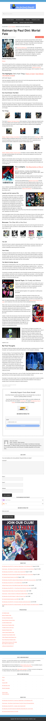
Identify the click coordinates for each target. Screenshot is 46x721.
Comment (4, 460)
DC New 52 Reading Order (7, 617)
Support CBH (4, 682)
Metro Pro (18, 718)
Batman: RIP (38, 137)
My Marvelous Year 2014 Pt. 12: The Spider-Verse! (12, 582)
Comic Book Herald (23, 6)
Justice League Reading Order (8, 632)
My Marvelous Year (6, 685)
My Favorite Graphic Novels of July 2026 (10, 577)
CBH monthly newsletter (22, 669)
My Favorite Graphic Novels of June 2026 (10, 599)
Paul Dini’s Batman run (22, 47)
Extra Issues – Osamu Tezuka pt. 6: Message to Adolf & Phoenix (15, 593)
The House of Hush (8, 75)
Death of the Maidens (26, 188)
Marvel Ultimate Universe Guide (8, 620)
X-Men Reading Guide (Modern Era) (9, 637)
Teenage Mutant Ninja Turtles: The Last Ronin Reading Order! (14, 590)
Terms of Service (5, 694)
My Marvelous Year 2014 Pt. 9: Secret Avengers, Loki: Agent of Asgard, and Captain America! (20, 604)
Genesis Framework (25, 718)
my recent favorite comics (27, 666)
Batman (3, 61)
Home (3, 677)
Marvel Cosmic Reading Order (8, 625)
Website (4, 488)
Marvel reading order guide (26, 664)
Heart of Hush (30, 74)
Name (3, 476)
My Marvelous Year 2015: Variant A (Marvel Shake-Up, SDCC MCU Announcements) (19, 580)
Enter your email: (5, 511)
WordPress (31, 718)
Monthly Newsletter (6, 688)
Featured (14, 384)
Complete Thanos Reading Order (8, 634)
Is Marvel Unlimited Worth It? (7, 646)
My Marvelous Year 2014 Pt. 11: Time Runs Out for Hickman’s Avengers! (16, 588)
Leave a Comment (39, 37)
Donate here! (23, 401)
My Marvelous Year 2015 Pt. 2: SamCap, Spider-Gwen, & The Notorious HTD (17, 566)
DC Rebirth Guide (5, 613)
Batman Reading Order (6, 615)
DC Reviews (9, 384)
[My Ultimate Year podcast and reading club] (19, 560)
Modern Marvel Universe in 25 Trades (9, 642)
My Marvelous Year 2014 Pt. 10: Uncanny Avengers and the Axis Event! (16, 601)
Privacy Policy (5, 692)
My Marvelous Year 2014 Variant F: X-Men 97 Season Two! (13, 596)
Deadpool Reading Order (7, 630)
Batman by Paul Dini (36, 67)
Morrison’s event (33, 180)
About (3, 680)
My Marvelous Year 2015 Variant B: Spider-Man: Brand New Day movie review (17, 574)
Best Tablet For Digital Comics (8, 643)
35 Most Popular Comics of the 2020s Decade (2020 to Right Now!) (15, 585)
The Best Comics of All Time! (8, 627)
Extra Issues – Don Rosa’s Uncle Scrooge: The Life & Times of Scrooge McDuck (18, 569)
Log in (34, 718)
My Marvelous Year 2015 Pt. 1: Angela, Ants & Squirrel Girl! (13, 571)
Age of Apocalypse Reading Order (9, 639)
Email (3, 482)
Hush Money (39, 74)
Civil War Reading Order (7, 622)
